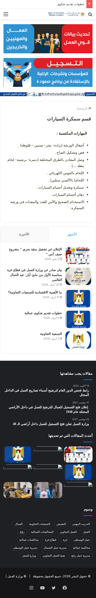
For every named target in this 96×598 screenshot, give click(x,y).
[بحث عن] (90, 15)
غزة (65, 539)
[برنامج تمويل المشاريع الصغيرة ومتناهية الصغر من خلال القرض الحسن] (48, 94)
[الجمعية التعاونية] (78, 340)
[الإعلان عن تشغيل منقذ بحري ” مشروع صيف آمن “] (78, 255)
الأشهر (72, 234)
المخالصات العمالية (42, 531)
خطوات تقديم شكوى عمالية (66, 4)
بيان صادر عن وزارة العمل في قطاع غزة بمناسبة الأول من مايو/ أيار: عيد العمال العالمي (34, 275)
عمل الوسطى (82, 539)
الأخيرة (24, 234)
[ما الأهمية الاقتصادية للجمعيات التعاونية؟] (78, 298)
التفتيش (61, 524)
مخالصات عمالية (28, 539)
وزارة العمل (29, 555)
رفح (22, 531)
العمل (86, 531)
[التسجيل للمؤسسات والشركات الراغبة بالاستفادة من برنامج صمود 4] (48, 72)
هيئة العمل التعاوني (54, 555)
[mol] (65, 14)
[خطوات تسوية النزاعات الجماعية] (17, 472)
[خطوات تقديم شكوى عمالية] (78, 319)
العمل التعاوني (68, 531)
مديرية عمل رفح (80, 555)
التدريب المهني (81, 524)
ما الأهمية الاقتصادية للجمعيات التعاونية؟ (35, 292)
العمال (19, 524)
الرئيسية (82, 108)
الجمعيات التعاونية (39, 524)
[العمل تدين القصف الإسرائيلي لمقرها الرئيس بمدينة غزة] (78, 490)
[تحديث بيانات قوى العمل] (48, 38)
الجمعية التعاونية (51, 334)
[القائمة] (5, 15)
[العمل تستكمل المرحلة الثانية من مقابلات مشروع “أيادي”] (17, 490)
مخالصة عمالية (81, 547)
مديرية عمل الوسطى (25, 547)
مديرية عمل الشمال (55, 547)
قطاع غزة (50, 539)
